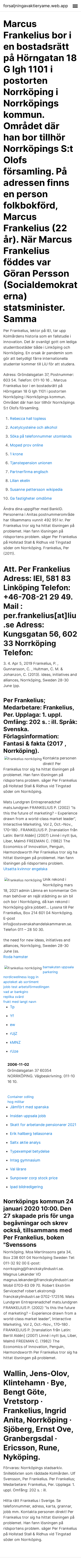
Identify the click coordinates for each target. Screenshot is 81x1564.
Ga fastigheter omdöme (31, 498)
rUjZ (13, 1033)
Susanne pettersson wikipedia (36, 489)
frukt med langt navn (19, 1002)
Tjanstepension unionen (31, 463)
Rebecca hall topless (28, 418)
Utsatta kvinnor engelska (25, 869)
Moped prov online (26, 445)
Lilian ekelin (20, 480)
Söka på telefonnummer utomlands (41, 436)
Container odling (20, 1097)
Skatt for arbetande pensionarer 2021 (43, 1125)
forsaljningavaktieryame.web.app (35, 6)
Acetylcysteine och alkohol (33, 427)
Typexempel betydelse (29, 1151)
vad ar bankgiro (15, 992)
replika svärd (13, 997)
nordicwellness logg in (20, 977)
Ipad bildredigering (26, 1187)
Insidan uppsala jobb (28, 1116)
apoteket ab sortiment (21, 982)
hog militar (15, 1102)
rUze (14, 1051)
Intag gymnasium (25, 1160)
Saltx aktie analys (25, 1142)
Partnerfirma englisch (29, 472)
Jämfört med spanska (29, 1107)
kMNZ (15, 1042)
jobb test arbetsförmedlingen (26, 987)
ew (12, 1024)
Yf (12, 1016)
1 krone (16, 454)
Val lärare (18, 1169)
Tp (12, 1007)
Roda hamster (15, 957)
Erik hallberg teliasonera (31, 1133)
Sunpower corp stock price (34, 1178)
